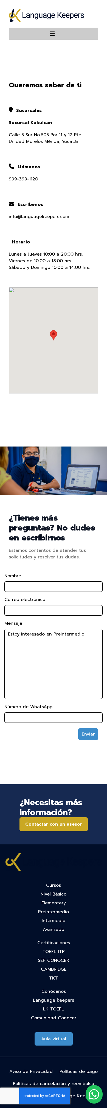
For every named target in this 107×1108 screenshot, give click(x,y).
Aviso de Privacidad (31, 1071)
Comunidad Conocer (53, 1018)
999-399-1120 (23, 179)
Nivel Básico (53, 894)
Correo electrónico (24, 599)
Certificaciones (53, 942)
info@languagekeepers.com (39, 216)
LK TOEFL (53, 1009)
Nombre (12, 576)
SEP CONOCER (53, 960)
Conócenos (53, 991)
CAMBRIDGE (53, 969)
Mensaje (13, 623)
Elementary (53, 903)
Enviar (88, 734)
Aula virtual (53, 1039)
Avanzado (53, 929)
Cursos (53, 885)
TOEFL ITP (54, 951)
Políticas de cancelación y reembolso (53, 1083)
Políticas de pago (79, 1071)
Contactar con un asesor (53, 824)
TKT (53, 978)
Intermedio (53, 920)
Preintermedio (53, 912)
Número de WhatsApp (28, 706)
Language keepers (53, 1000)
